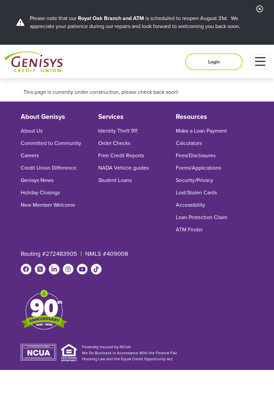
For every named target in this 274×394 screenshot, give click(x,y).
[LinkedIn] (54, 269)
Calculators (189, 143)
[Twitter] (40, 269)
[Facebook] (26, 269)
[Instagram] (68, 269)
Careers (30, 155)
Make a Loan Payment (201, 131)
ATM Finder (189, 229)
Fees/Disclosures (196, 155)
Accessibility (190, 205)
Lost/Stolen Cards (196, 192)
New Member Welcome (48, 205)
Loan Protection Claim (201, 217)
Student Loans (115, 180)
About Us (31, 131)
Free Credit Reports (121, 155)
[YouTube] (82, 269)
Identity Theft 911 (117, 131)
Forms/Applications (198, 168)
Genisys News (37, 180)
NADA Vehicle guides (123, 168)
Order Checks (114, 143)
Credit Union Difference (48, 168)
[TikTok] (96, 269)
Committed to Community (51, 143)
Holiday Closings (40, 192)
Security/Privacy (194, 180)
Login (214, 61)
